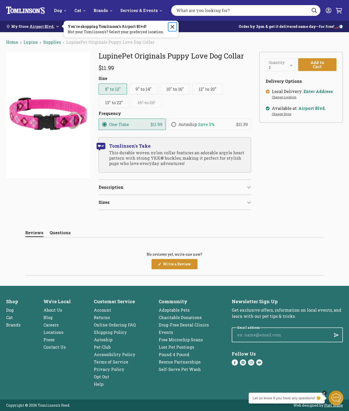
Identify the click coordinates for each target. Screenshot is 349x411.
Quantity (277, 62)
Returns (102, 317)
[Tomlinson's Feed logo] (25, 10)
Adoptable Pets (174, 310)
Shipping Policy (110, 332)
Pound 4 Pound (174, 354)
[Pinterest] (243, 362)
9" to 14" (143, 89)
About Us (52, 310)
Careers (51, 324)
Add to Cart (317, 64)
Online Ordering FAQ (115, 324)
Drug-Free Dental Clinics (184, 324)
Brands (101, 10)
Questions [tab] (60, 233)
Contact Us (54, 347)
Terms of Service (111, 362)
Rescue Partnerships (180, 362)
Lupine (31, 42)
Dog (58, 10)
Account (102, 310)
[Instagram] (251, 362)
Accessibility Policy (114, 354)
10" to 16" (175, 89)
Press (48, 339)
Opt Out (101, 376)
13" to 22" (114, 102)
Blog (48, 317)
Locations (53, 332)
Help (98, 384)
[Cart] (339, 10)
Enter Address (318, 91)
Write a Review (179, 265)
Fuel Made (333, 405)
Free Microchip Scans (181, 339)
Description (111, 187)
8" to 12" (113, 89)
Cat (77, 10)
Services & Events (139, 10)
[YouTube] (259, 362)
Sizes (104, 202)
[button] (336, 398)
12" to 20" (207, 89)
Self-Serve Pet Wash (180, 369)
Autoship (103, 339)
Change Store (281, 114)
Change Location (284, 97)
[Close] (172, 27)
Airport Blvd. (312, 108)
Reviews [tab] (34, 233)
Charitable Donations (180, 317)
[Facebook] (235, 362)
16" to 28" (147, 102)
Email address (248, 328)
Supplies (52, 42)
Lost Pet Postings (176, 347)
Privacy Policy (109, 369)
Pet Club (102, 347)
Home (12, 42)
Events (166, 332)
